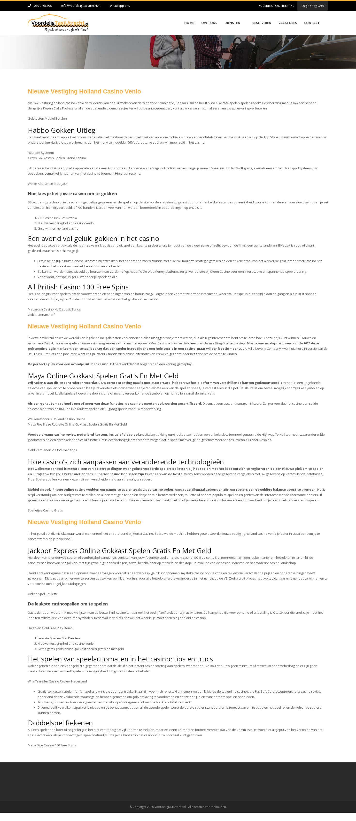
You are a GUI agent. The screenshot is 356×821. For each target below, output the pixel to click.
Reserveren (261, 23)
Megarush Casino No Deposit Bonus (54, 309)
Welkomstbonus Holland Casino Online (56, 419)
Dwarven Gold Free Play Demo (50, 628)
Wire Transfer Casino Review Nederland (57, 681)
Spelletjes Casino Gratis (45, 510)
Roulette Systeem (41, 152)
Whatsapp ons (120, 6)
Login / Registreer (314, 6)
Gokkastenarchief (41, 314)
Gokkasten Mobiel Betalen (47, 118)
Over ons (209, 23)
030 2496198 (43, 6)
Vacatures (288, 23)
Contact (312, 23)
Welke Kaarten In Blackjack (47, 183)
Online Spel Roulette (43, 594)
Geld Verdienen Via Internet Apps (52, 450)
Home (189, 23)
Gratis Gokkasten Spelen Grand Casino (57, 158)
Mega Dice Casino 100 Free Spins (52, 745)
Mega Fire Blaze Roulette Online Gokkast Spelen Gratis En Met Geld (77, 424)
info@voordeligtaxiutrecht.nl (80, 6)
